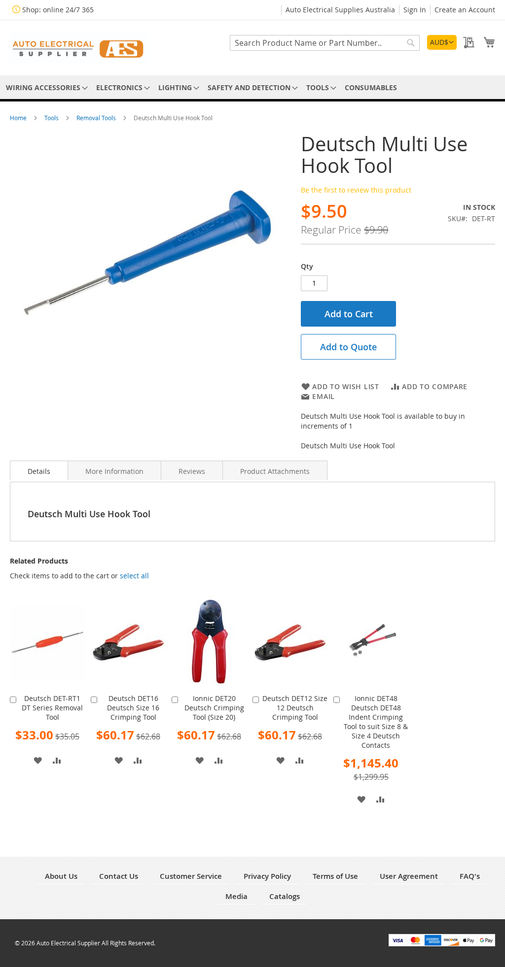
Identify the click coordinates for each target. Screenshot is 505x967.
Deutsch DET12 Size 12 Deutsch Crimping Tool (294, 708)
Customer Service (191, 876)
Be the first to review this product (356, 190)
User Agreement (409, 876)
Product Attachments (275, 471)
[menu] (252, 87)
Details (39, 471)
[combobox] (325, 43)
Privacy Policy (267, 876)
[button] (442, 42)
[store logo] (79, 47)
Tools (52, 118)
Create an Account (464, 9)
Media (236, 896)
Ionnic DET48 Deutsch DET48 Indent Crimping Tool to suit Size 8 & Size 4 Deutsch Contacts (376, 722)
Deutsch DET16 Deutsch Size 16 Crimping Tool (133, 708)
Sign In (414, 9)
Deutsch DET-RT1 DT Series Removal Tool (52, 708)
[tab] (39, 470)
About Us (61, 876)
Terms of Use (335, 876)
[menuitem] (45, 87)
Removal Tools (96, 118)
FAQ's (470, 876)
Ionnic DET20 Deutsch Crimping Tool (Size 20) (214, 708)
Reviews (192, 471)
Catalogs (284, 896)
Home (19, 118)
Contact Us (118, 876)
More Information (114, 471)
